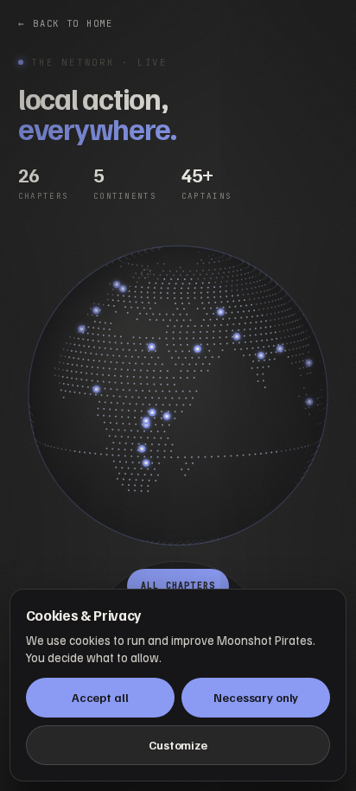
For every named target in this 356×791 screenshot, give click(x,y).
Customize (178, 744)
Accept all (100, 697)
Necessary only (255, 697)
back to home (65, 23)
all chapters (178, 585)
